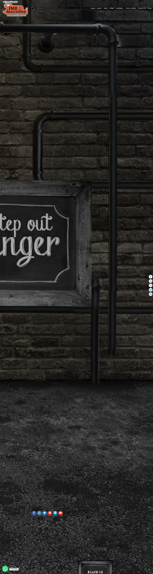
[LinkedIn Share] (150, 290)
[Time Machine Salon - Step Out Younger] (16, 8)
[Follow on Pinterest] (49, 513)
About (99, 8)
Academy (119, 8)
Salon (106, 8)
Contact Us (142, 8)
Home (93, 8)
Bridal (112, 8)
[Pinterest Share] (150, 285)
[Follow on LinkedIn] (55, 513)
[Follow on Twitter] (44, 513)
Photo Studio (131, 8)
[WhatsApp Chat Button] (5, 569)
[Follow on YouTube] (60, 513)
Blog (149, 8)
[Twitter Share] (150, 281)
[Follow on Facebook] (34, 513)
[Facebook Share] (150, 277)
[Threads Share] (150, 294)
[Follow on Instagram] (39, 513)
